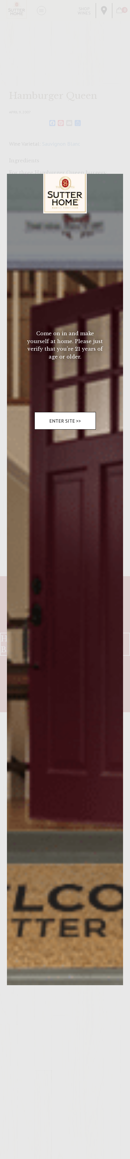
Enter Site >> (65, 421)
